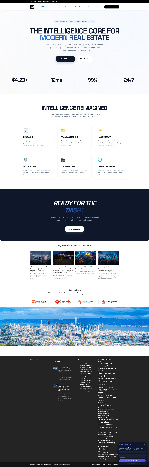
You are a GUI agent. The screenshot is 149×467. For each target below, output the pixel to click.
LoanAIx (40, 1)
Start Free (33, 1)
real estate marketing (106, 443)
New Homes (46, 1)
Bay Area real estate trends (107, 391)
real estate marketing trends (104, 444)
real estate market (103, 439)
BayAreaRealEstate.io (105, 387)
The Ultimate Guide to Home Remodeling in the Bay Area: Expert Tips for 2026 (40, 269)
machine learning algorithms (105, 417)
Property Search (102, 432)
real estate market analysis (105, 440)
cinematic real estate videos (107, 399)
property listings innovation (104, 429)
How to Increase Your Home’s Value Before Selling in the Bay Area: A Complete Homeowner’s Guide (63, 270)
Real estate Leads (105, 437)
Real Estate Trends (103, 454)
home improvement (104, 408)
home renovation (102, 410)
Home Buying (105, 405)
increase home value (103, 411)
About (103, 464)
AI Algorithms (101, 361)
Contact (109, 464)
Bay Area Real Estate (105, 383)
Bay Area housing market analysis (107, 378)
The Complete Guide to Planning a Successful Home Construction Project (108, 269)
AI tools (109, 366)
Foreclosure (54, 1)
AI (99, 359)
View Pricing (84, 59)
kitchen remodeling (103, 413)
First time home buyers (103, 402)
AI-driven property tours (106, 359)
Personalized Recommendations (106, 423)
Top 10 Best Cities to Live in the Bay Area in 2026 (85, 268)
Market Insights (96, 464)
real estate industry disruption (104, 434)
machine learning (103, 415)
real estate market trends (105, 446)
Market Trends (103, 419)
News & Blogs (34, 359)
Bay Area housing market (106, 374)
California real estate (105, 395)
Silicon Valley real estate (109, 456)
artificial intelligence (107, 368)
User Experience (110, 459)
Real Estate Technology (104, 450)
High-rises (99, 6)
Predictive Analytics (107, 427)
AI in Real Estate (105, 363)
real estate (112, 432)
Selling (100, 456)
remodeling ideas (113, 454)
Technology (102, 459)
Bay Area (100, 370)
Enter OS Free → (65, 59)
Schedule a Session (112, 7)
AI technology (102, 366)
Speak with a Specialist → (132, 460)
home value (111, 410)
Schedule (115, 464)
